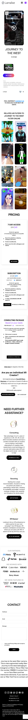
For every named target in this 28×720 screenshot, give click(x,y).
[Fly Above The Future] (21, 131)
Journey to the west (14, 51)
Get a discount (22, 394)
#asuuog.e (6, 82)
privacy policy (14, 696)
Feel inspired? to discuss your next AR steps (14, 103)
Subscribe (7, 304)
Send (14, 649)
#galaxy (18, 82)
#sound (21, 85)
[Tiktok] (17, 693)
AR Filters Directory (19, 713)
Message (4, 626)
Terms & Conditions (12, 704)
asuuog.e (15, 57)
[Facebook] (5, 693)
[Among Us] (21, 198)
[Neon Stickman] (21, 153)
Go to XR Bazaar (14, 536)
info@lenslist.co (14, 698)
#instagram (20, 84)
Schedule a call (14, 457)
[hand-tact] (21, 176)
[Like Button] (20, 92)
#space (5, 87)
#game (5, 84)
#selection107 (15, 85)
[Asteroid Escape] (7, 153)
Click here (7, 367)
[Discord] (20, 693)
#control (13, 82)
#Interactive (7, 85)
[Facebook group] (23, 693)
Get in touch (14, 498)
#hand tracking (12, 84)
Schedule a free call (18, 304)
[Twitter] (14, 693)
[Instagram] (8, 693)
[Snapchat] (11, 693)
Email (3, 619)
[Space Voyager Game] (7, 198)
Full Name (4, 612)
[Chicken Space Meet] (7, 131)
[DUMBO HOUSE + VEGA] (7, 176)
